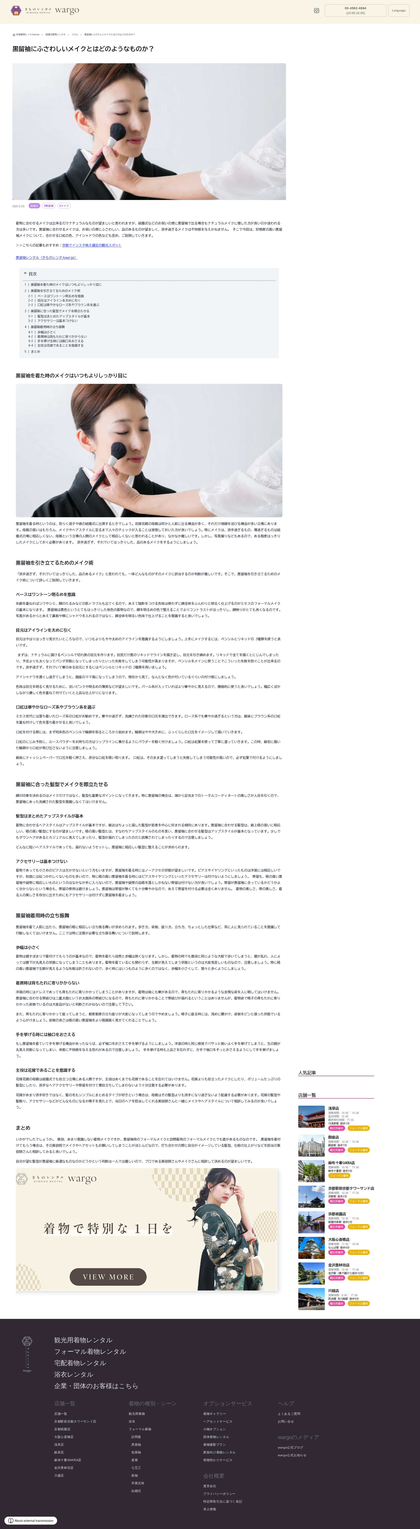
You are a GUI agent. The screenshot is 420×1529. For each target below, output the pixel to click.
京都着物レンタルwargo (27, 34)
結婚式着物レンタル (55, 34)
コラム (75, 34)
